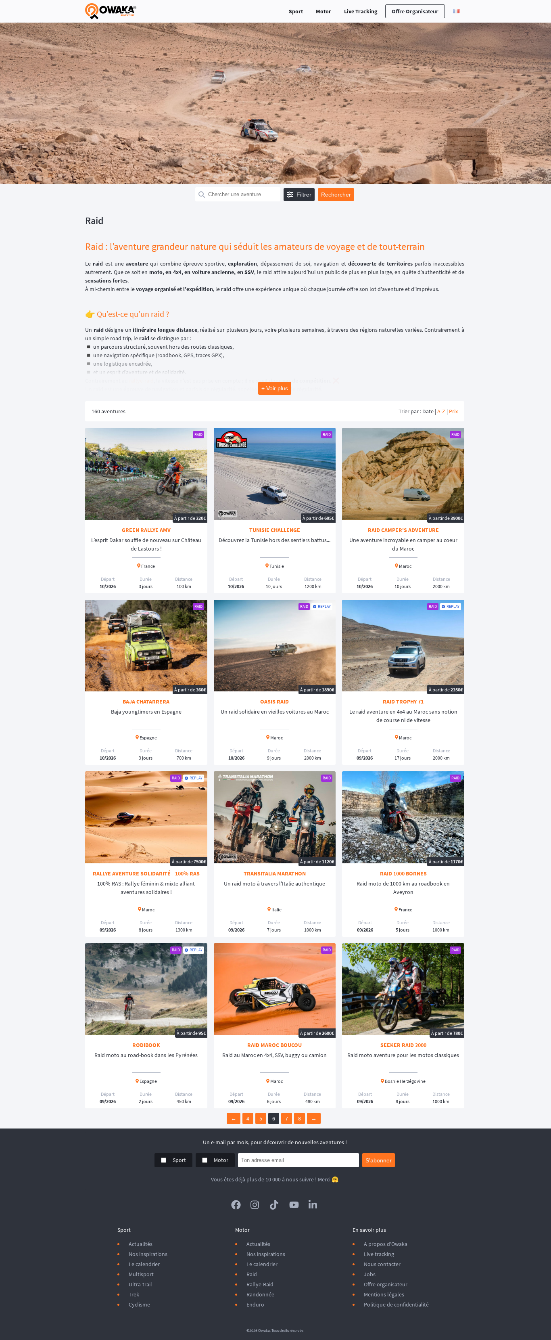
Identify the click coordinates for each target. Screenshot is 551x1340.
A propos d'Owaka (385, 1244)
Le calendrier (144, 1264)
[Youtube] (294, 1205)
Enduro (255, 1304)
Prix (453, 411)
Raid (251, 1274)
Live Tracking (360, 11)
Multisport (141, 1274)
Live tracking (379, 1254)
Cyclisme (139, 1304)
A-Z (441, 411)
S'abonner (378, 1160)
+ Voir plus (274, 388)
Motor (323, 11)
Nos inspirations (148, 1254)
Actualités (140, 1244)
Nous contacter (382, 1264)
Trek (134, 1294)
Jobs (370, 1274)
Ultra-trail (140, 1284)
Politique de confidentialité (396, 1304)
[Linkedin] (313, 1205)
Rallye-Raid (259, 1284)
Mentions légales (384, 1294)
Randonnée (260, 1294)
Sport (296, 11)
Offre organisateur (415, 11)
